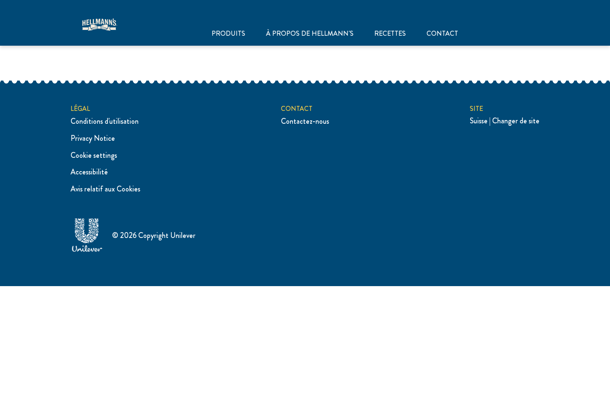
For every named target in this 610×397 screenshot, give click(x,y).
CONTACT (442, 33)
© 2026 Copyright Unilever (153, 235)
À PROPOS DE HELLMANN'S (310, 33)
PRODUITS (228, 33)
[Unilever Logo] (87, 250)
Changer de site (515, 120)
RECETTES (390, 33)
